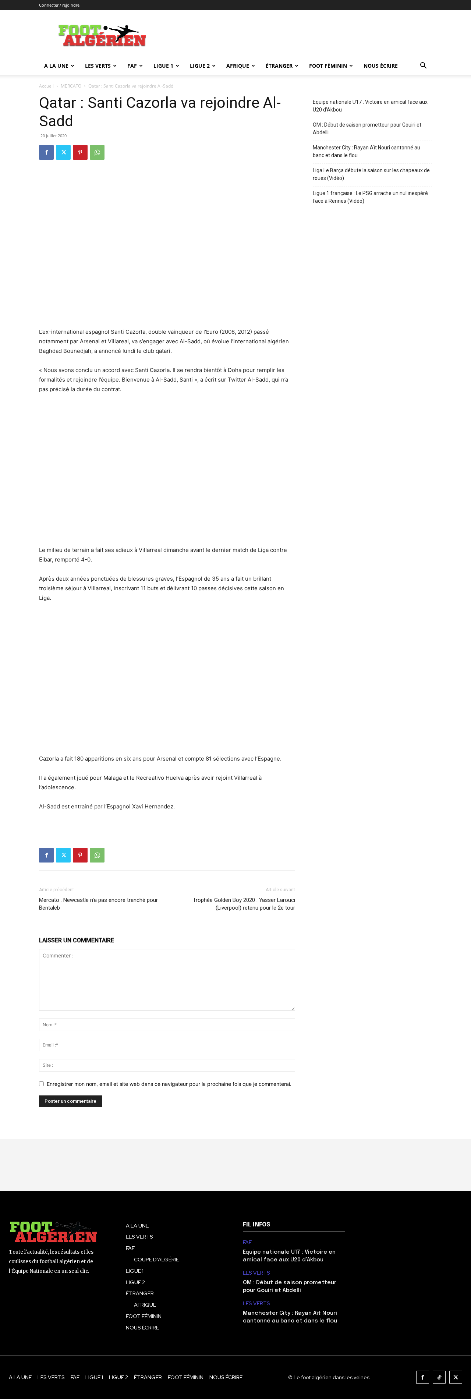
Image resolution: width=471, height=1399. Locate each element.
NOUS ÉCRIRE (381, 65)
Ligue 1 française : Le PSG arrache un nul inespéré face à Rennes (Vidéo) (370, 197)
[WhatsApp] (97, 152)
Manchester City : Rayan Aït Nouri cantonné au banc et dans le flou (366, 151)
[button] (423, 66)
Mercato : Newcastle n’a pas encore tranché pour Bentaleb (98, 904)
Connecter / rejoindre (59, 5)
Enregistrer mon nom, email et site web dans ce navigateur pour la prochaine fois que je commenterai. (169, 1084)
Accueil (46, 86)
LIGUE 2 (200, 65)
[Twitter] (63, 152)
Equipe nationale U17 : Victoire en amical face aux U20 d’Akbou (370, 106)
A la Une (56, 65)
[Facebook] (46, 152)
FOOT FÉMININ (328, 65)
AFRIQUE (237, 65)
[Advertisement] (167, 474)
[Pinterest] (80, 152)
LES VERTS (98, 65)
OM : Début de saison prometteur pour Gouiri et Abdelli (367, 128)
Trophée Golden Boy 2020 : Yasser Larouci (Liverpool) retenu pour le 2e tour (244, 904)
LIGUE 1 (163, 65)
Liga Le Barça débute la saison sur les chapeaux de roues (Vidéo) (371, 174)
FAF (132, 65)
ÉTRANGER (279, 65)
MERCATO (71, 86)
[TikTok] (439, 1377)
